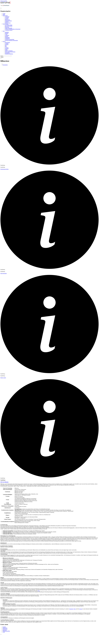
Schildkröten (7, 38)
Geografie (7, 17)
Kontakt (4, 626)
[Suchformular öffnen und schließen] (0, 58)
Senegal (80, 608)
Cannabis (6, 43)
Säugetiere (7, 32)
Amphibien (7, 35)
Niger (75, 608)
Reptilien (6, 33)
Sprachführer (7, 52)
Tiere (4, 31)
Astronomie (7, 16)
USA (39, 590)
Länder (4, 13)
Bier (6, 45)
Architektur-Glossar (8, 24)
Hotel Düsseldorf (3, 273)
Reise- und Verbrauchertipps (10, 51)
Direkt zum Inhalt (3, 0)
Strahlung (7, 21)
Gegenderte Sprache (8, 30)
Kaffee (6, 49)
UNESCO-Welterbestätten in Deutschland (12, 29)
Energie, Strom (7, 22)
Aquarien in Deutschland (9, 39)
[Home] (5, 3)
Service (4, 41)
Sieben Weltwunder (8, 28)
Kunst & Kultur (5, 23)
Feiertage (6, 44)
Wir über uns (5, 628)
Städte (4, 14)
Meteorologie (7, 19)
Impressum (5, 629)
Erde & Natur (5, 15)
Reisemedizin (7, 42)
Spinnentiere (7, 37)
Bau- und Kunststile (8, 25)
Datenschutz (5, 627)
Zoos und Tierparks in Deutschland (11, 40)
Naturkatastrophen (8, 20)
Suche (1, 55)
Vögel (6, 34)
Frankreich (71, 608)
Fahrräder (7, 48)
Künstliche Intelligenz (9, 53)
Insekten (6, 36)
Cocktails (6, 47)
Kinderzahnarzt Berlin (4, 169)
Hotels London (3, 377)
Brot (6, 46)
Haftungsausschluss (6, 631)
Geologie (6, 18)
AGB (4, 632)
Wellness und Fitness (9, 50)
